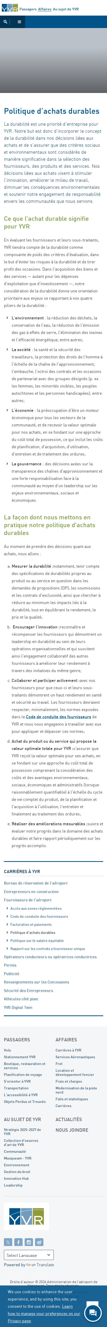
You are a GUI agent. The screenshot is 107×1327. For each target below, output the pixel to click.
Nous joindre (72, 1130)
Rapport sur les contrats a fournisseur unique (47, 948)
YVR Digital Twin (18, 1007)
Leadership (13, 1185)
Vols (7, 1050)
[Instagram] (29, 1242)
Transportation (16, 1088)
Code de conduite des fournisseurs (39, 916)
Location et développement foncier (75, 1072)
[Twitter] (8, 1242)
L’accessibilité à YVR (21, 1095)
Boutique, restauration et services (24, 1065)
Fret (59, 1063)
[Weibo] (39, 1242)
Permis (10, 965)
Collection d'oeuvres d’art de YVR (21, 1142)
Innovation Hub (16, 1178)
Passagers (28, 9)
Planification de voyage (23, 1074)
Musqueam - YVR (17, 1158)
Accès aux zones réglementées (36, 908)
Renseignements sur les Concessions (36, 982)
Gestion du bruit (17, 1171)
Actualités (69, 1119)
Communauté (15, 1151)
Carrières (63, 1105)
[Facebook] (18, 1242)
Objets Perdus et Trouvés (25, 1101)
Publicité (11, 973)
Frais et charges (69, 1081)
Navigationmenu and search (12, 22)
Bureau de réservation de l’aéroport (36, 883)
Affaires (44, 9)
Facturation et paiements (31, 924)
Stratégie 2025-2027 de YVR (22, 1131)
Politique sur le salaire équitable (37, 940)
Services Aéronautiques (75, 1057)
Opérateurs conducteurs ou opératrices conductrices (50, 956)
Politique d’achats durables (32, 932)
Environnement (16, 1165)
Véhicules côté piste (21, 998)
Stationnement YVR (20, 1057)
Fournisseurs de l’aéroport (27, 899)
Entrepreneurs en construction (31, 891)
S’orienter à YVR (17, 1081)
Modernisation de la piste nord (76, 1090)
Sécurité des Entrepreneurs (28, 990)
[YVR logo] (37, 1217)
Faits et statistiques (72, 1099)
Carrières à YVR (22, 871)
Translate (45, 1264)
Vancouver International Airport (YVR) (10, 8)
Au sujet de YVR (66, 9)
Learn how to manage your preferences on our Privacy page (44, 1313)
